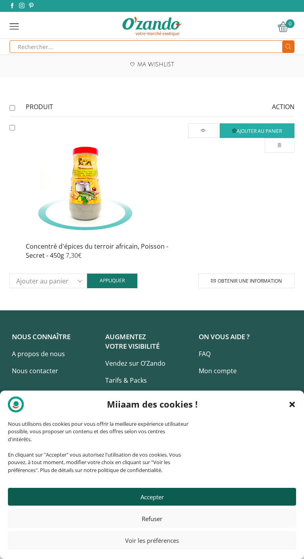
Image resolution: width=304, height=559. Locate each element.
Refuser (152, 519)
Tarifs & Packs (126, 380)
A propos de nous (38, 353)
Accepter (152, 497)
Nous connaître (41, 336)
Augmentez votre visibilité (132, 341)
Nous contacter (35, 370)
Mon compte (218, 370)
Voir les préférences (152, 540)
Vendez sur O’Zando (135, 363)
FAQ (205, 353)
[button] (292, 404)
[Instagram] (22, 6)
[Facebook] (12, 6)
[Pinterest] (31, 6)
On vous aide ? (224, 336)
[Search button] (288, 47)
